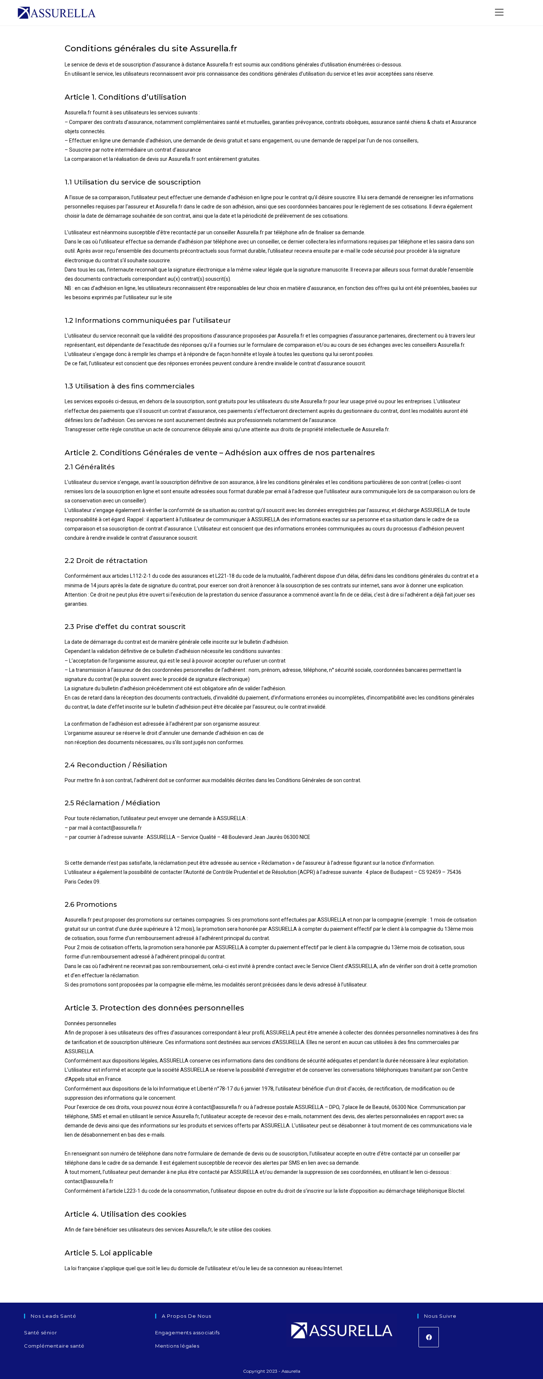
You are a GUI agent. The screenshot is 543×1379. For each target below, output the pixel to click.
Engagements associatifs (187, 1332)
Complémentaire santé (54, 1346)
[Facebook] (429, 1337)
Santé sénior (40, 1332)
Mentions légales (177, 1346)
